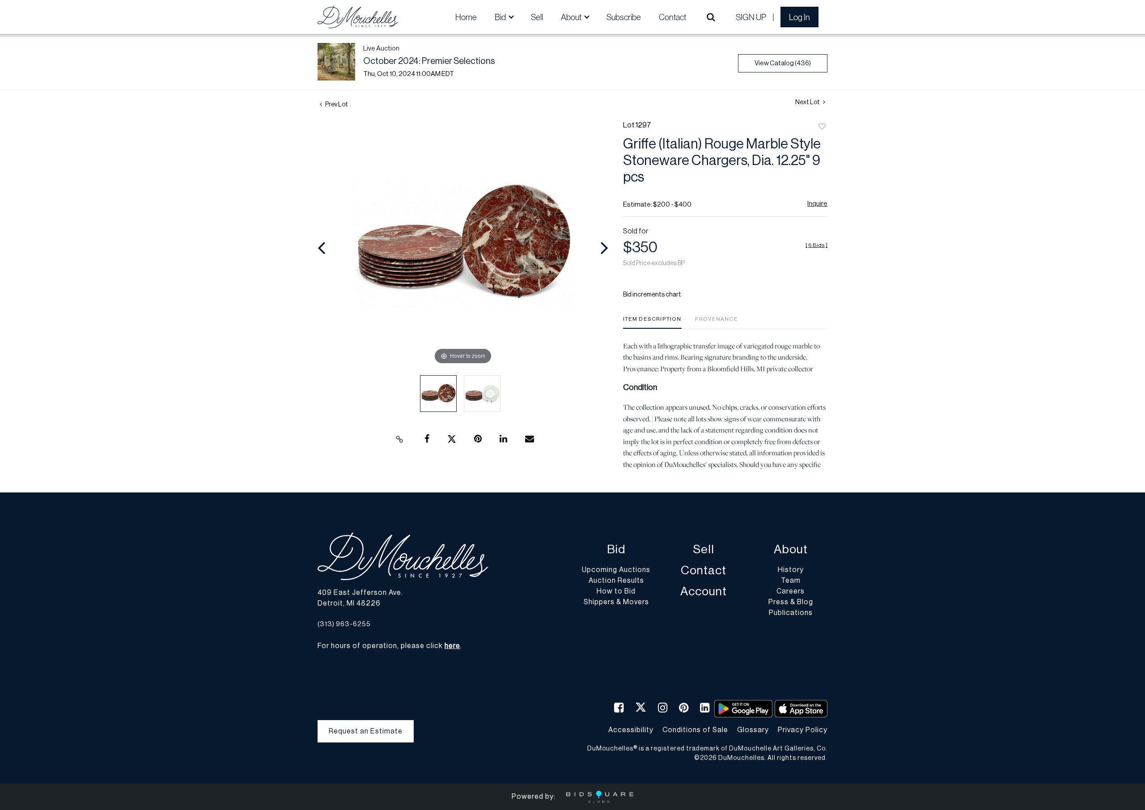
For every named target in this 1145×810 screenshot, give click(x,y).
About (791, 549)
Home (466, 17)
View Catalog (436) (783, 63)
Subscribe (623, 17)
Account (703, 591)
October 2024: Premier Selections (429, 61)
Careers (790, 591)
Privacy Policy (802, 730)
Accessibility (630, 730)
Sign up (751, 17)
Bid (616, 549)
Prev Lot (336, 105)
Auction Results (616, 580)
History (791, 569)
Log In (799, 17)
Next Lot (808, 102)
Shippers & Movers (616, 602)
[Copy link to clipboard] (399, 439)
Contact (672, 17)
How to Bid (616, 591)
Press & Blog (790, 602)
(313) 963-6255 (344, 624)
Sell (537, 17)
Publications (791, 612)
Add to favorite (822, 127)
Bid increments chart (652, 295)
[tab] (652, 322)
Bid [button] (501, 17)
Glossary (753, 730)
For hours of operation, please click (389, 645)
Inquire (817, 203)
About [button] (572, 17)
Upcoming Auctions (616, 569)
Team (791, 580)
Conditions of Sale (695, 730)
